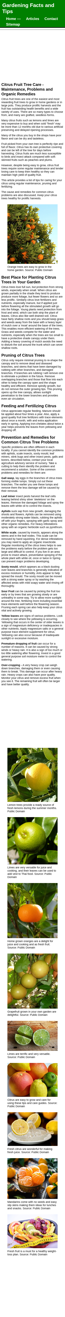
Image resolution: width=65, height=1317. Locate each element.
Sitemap (13, 24)
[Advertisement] (32, 54)
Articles (32, 19)
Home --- (13, 19)
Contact (51, 19)
